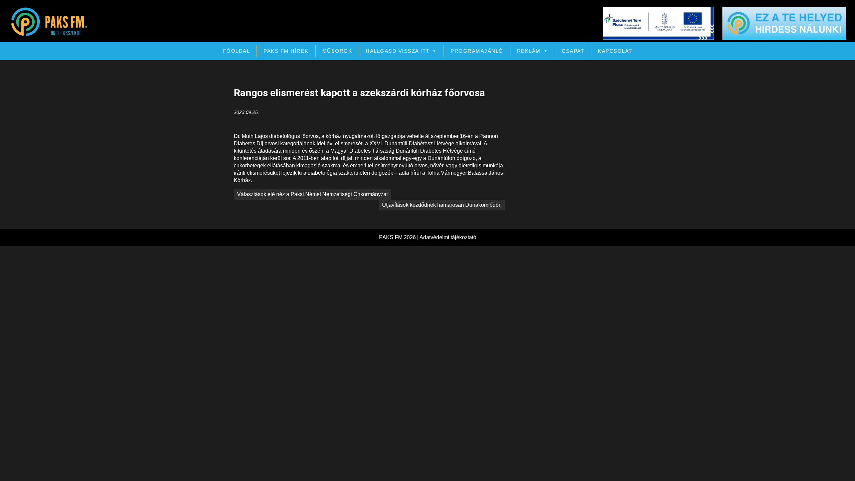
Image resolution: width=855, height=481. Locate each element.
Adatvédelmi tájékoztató (447, 237)
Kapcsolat (615, 51)
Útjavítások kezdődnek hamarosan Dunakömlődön (442, 205)
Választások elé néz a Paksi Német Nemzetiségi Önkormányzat (312, 194)
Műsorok (337, 51)
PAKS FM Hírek (286, 51)
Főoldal (236, 51)
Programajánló (477, 51)
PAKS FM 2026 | (399, 237)
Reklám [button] (529, 51)
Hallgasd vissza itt (398, 51)
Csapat (573, 51)
